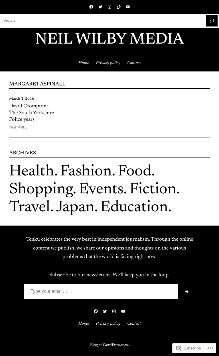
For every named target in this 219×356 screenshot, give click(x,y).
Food (134, 172)
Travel (29, 208)
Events (101, 190)
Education (134, 208)
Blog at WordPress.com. (109, 345)
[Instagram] (109, 7)
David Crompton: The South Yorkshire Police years (31, 113)
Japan (75, 208)
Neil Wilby (18, 128)
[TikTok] (118, 7)
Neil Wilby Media (109, 40)
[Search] (212, 20)
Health (31, 172)
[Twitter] (100, 7)
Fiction (152, 190)
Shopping (41, 190)
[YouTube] (127, 7)
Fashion (86, 172)
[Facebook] (91, 7)
